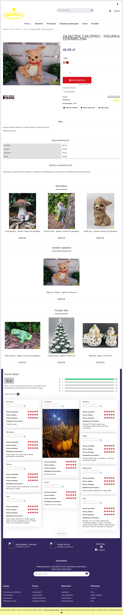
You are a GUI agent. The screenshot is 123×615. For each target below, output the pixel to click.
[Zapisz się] (87, 574)
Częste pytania (37, 595)
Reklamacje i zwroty (9, 601)
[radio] (64, 62)
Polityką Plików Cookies (51, 610)
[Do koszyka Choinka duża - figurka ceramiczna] (22, 315)
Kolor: (65, 58)
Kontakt (93, 598)
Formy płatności (8, 595)
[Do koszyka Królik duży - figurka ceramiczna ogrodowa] (61, 191)
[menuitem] (28, 23)
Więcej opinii (61, 533)
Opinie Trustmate (96, 595)
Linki (92, 601)
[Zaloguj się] (117, 3)
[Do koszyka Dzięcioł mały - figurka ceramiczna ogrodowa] (22, 191)
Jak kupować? (37, 592)
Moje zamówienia (67, 595)
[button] (70, 108)
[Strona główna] (13, 13)
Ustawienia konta (67, 601)
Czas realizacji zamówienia (12, 592)
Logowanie (65, 592)
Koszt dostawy (7, 598)
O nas (93, 592)
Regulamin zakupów (39, 601)
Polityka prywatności (39, 598)
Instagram (101, 550)
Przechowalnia (66, 598)
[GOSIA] (116, 100)
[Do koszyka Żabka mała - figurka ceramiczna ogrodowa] (100, 191)
